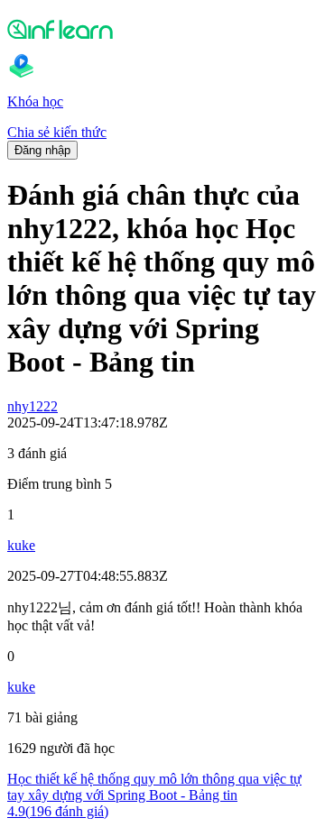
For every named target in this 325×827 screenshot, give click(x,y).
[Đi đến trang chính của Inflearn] (162, 29)
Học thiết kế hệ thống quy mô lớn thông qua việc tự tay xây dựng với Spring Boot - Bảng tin (154, 787)
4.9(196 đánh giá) (57, 811)
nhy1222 (32, 406)
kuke (21, 545)
